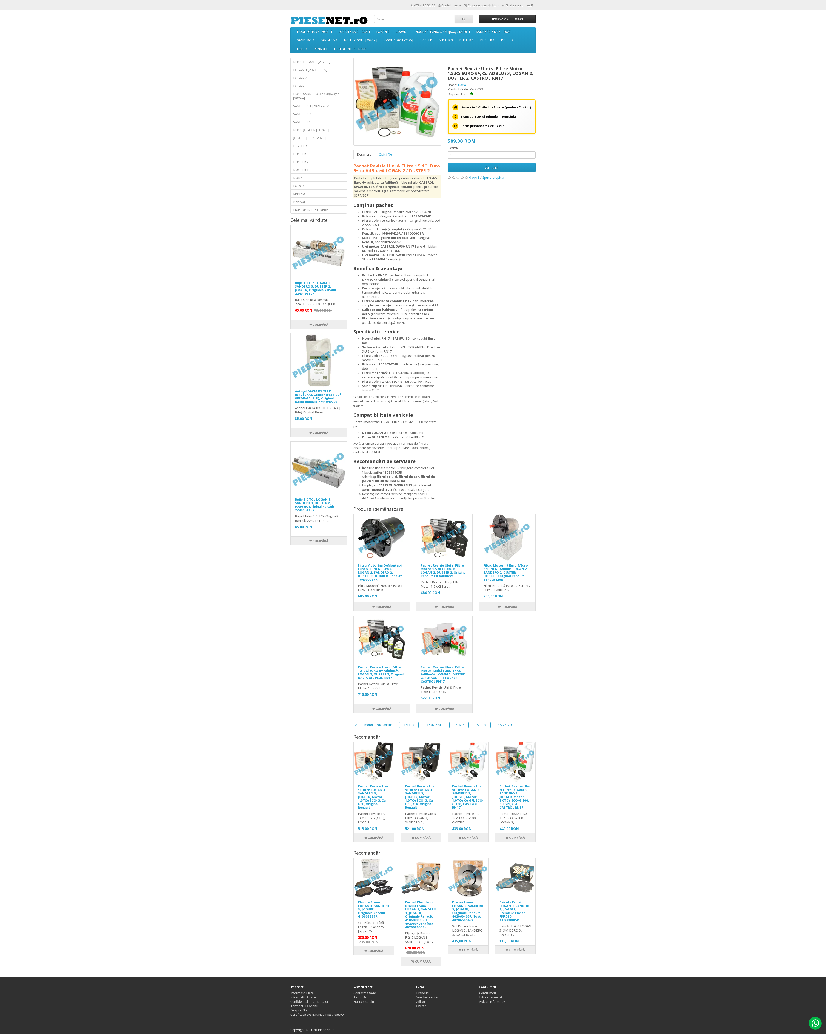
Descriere (364, 154)
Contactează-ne (365, 993)
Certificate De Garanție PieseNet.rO (317, 1014)
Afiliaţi (420, 1001)
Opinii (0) (385, 154)
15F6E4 (409, 725)
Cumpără (320, 324)
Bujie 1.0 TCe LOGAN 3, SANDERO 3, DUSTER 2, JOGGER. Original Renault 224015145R (315, 504)
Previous (356, 725)
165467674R (434, 725)
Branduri (422, 993)
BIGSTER (425, 40)
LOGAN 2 (382, 31)
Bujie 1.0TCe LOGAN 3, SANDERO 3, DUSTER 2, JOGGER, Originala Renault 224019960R (316, 288)
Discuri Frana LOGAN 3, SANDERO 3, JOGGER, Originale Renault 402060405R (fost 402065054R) (467, 911)
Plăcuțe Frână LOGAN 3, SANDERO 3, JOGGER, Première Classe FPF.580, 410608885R (515, 911)
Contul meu (487, 993)
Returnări (360, 997)
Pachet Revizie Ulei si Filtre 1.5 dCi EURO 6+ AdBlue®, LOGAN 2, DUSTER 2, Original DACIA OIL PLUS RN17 (381, 672)
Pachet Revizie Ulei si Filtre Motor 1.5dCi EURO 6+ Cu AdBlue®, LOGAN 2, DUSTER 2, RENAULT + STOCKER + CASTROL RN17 (443, 674)
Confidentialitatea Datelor (309, 1001)
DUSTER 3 (445, 40)
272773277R (506, 725)
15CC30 (480, 725)
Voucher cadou (427, 997)
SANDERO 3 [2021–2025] (494, 31)
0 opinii (474, 177)
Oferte (421, 1006)
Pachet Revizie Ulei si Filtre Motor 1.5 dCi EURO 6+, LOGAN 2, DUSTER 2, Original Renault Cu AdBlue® (443, 570)
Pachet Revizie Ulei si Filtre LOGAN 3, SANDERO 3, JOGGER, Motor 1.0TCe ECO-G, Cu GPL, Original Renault (373, 797)
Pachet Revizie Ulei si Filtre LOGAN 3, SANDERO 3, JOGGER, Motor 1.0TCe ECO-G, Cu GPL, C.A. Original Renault (420, 797)
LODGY (302, 49)
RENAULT (321, 49)
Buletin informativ (492, 1001)
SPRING (299, 193)
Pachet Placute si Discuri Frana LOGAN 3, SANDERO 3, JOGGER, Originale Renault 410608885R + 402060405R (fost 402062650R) (420, 914)
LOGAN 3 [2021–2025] (354, 31)
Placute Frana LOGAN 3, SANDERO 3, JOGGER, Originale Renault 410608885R (373, 909)
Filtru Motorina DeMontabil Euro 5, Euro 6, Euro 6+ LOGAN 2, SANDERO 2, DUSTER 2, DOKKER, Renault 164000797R (380, 572)
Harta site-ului (363, 1001)
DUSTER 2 (466, 40)
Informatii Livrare (303, 997)
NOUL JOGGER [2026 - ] (360, 40)
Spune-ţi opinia (493, 177)
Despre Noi (298, 1010)
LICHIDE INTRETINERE (350, 49)
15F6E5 (459, 725)
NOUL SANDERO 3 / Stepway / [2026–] (442, 31)
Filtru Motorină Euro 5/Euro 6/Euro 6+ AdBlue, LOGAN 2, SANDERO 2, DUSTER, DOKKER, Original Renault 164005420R (506, 572)
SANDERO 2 (305, 40)
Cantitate (453, 148)
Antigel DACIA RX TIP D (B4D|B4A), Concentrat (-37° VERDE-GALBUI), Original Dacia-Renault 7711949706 (318, 396)
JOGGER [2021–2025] (398, 40)
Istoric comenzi (490, 997)
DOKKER (507, 40)
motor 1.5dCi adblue (378, 725)
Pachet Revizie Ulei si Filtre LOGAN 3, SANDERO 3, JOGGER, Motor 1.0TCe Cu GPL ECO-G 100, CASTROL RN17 (468, 797)
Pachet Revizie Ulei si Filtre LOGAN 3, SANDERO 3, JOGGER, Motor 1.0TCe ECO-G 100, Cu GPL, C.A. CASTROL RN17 (514, 797)
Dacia (462, 85)
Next (511, 725)
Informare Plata (302, 993)
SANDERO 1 (329, 40)
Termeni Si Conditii (304, 1006)
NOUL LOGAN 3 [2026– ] (314, 31)
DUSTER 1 (487, 40)
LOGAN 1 (402, 31)
